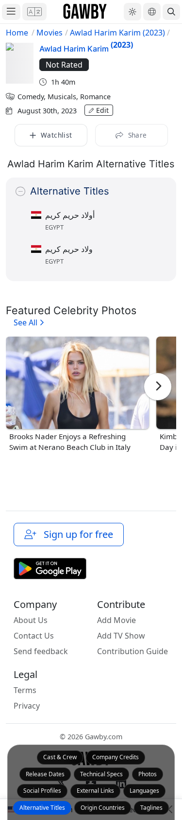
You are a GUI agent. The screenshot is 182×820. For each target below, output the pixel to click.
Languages (144, 790)
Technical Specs (101, 774)
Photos (147, 774)
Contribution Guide (132, 651)
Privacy (27, 705)
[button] (34, 11)
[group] (77, 395)
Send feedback (41, 651)
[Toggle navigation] (11, 12)
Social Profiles (42, 790)
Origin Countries (103, 807)
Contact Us (34, 635)
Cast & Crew (60, 757)
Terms (25, 690)
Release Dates (45, 774)
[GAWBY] (85, 11)
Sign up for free (76, 534)
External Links (95, 790)
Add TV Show (121, 635)
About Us (31, 620)
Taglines (151, 807)
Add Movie (116, 620)
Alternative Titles (42, 807)
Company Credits (115, 757)
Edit (102, 110)
